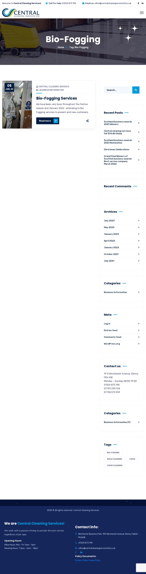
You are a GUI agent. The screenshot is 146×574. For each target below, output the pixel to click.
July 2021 (109, 261)
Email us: (89, 3)
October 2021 (111, 254)
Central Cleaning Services (53, 86)
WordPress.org (112, 343)
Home (61, 47)
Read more (45, 121)
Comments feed (112, 337)
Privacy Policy (82, 560)
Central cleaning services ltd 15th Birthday (117, 132)
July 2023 (109, 220)
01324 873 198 (69, 3)
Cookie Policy (95, 560)
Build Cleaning (114, 459)
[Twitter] (66, 121)
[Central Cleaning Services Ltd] (20, 12)
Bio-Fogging (113, 452)
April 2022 (109, 240)
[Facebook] (60, 121)
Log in (107, 323)
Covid (132, 459)
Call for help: (55, 3)
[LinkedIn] (78, 121)
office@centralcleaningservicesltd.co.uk (113, 3)
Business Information (51, 90)
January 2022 (111, 247)
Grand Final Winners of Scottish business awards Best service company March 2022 (118, 160)
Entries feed (110, 330)
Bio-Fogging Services (56, 98)
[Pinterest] (72, 121)
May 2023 (109, 227)
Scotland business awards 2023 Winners (118, 123)
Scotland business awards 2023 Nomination (118, 141)
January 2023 (111, 234)
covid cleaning (114, 465)
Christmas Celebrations (116, 149)
